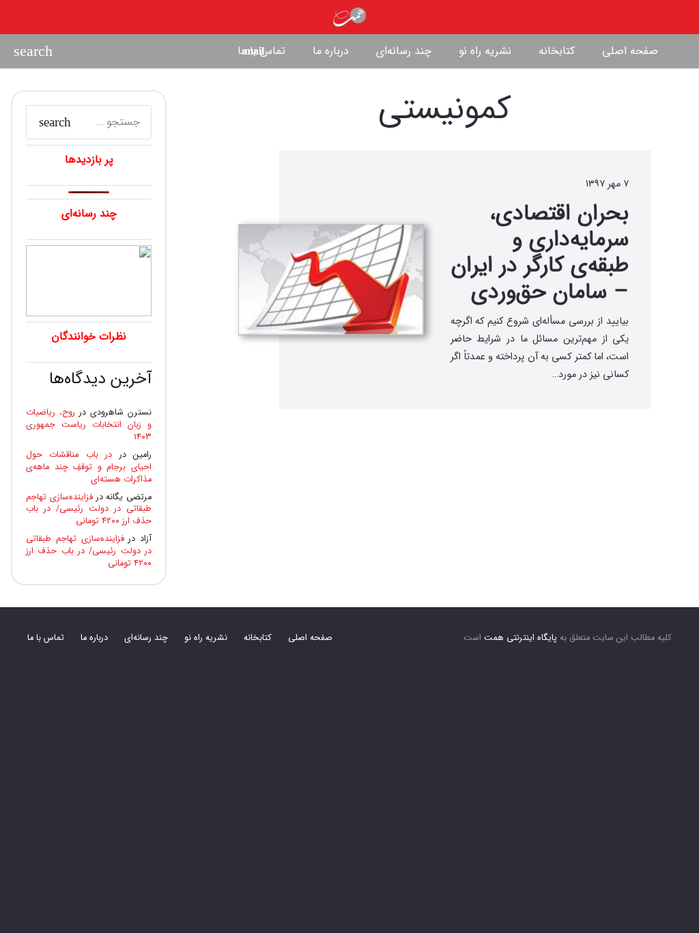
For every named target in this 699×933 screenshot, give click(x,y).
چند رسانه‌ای (146, 638)
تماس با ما (45, 638)
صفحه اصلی (310, 638)
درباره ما (94, 638)
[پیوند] (349, 17)
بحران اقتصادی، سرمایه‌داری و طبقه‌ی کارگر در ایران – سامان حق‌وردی (540, 253)
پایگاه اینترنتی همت (520, 638)
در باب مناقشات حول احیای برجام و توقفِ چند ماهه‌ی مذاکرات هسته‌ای (89, 467)
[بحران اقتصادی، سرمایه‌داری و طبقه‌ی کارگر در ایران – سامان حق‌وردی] (331, 280)
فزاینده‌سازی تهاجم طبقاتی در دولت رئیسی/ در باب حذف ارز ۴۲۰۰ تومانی (89, 509)
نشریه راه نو (205, 638)
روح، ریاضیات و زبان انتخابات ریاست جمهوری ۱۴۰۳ (89, 425)
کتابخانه (258, 638)
